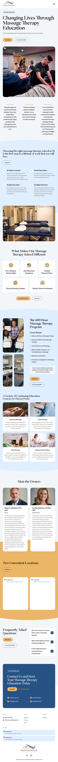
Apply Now (7, 40)
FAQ (25, 722)
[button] (54, 4)
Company (44, 714)
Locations (5, 727)
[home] (9, 4)
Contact (4, 714)
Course (25, 714)
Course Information (21, 40)
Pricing (26, 720)
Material (26, 717)
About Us (7, 162)
